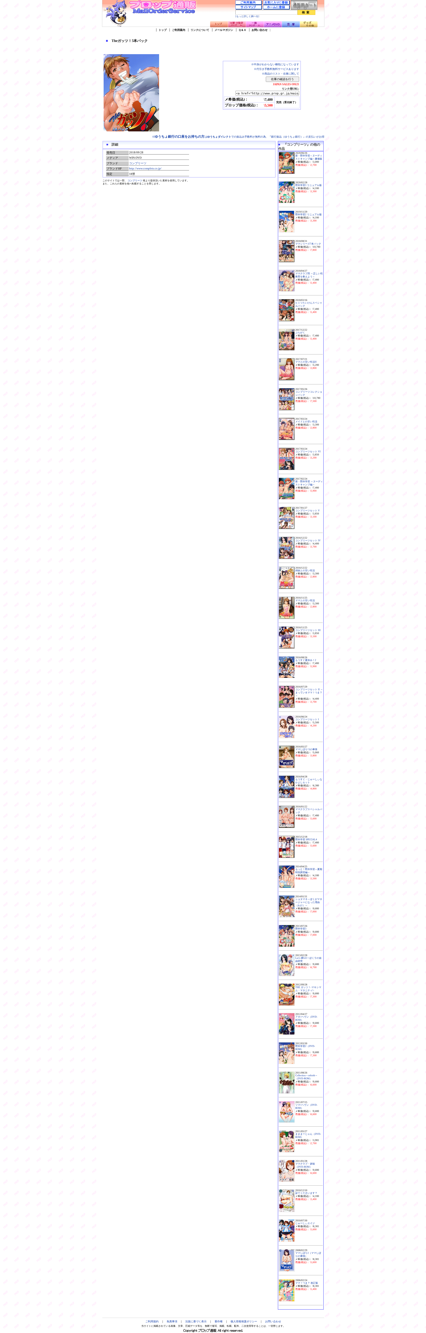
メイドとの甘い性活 (306, 421)
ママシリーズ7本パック (308, 244)
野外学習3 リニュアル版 (308, 185)
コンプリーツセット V (307, 510)
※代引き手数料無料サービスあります (276, 69)
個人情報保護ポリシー (244, 1321)
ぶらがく (300, 332)
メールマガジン (224, 30)
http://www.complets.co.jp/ (145, 168)
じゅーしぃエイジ (305, 1223)
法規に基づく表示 (196, 1321)
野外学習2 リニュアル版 (308, 214)
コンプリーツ (137, 163)
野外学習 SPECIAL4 (306, 839)
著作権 (219, 1321)
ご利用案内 (178, 30)
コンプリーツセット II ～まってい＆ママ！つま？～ (309, 692)
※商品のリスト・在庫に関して (280, 73)
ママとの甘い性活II (306, 362)
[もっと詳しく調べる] (247, 16)
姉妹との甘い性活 (305, 570)
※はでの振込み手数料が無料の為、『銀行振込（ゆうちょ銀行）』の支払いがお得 (238, 136)
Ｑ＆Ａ (242, 30)
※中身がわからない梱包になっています (275, 64)
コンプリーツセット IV (308, 540)
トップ (163, 30)
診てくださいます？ (306, 1193)
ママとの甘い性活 (305, 600)
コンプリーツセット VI (308, 451)
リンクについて (200, 30)
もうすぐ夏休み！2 (305, 660)
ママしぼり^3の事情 (306, 749)
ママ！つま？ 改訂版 (306, 1283)
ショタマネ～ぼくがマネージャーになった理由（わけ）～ (308, 902)
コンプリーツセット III (308, 630)
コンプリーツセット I (307, 719)
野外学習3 (300, 929)
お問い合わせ (260, 30)
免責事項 (172, 1321)
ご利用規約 (152, 1321)
